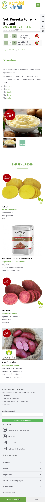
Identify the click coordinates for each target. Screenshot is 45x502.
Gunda (8, 92)
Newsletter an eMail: (8, 411)
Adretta (9, 86)
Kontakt (6, 468)
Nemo (8, 95)
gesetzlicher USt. (10, 50)
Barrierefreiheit (9, 493)
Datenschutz (8, 487)
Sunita (8, 98)
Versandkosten (22, 50)
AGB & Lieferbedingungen (13, 480)
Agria (8, 89)
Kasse (36, 500)
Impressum (7, 474)
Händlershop (8, 462)
